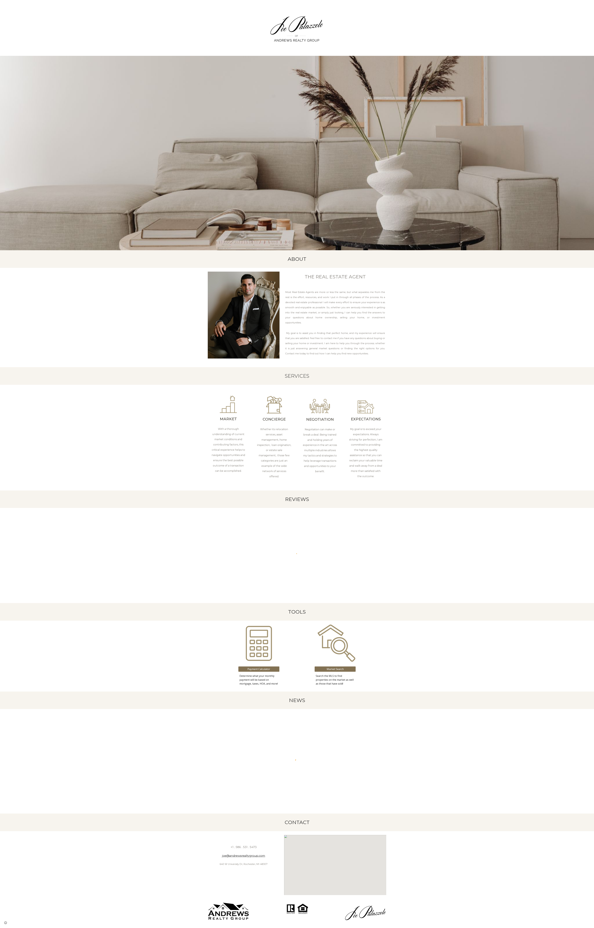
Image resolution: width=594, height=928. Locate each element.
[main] (297, 259)
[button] (5, 923)
